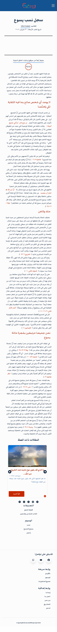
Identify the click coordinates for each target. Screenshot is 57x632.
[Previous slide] (9, 471)
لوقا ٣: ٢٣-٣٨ (23, 350)
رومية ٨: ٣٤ (29, 427)
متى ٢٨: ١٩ (27, 387)
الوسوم (47, 577)
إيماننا (48, 592)
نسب (28, 525)
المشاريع (47, 604)
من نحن (47, 600)
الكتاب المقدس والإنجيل (28, 514)
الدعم (48, 608)
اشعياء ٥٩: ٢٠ (32, 357)
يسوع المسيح (28, 529)
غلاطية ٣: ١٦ (36, 159)
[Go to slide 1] (37, 502)
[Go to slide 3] (28, 502)
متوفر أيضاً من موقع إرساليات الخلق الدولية (28, 60)
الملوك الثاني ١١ (31, 271)
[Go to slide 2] (33, 502)
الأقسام (47, 573)
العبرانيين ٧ (27, 328)
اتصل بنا (47, 596)
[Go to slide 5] (19, 502)
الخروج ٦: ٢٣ (25, 254)
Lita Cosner (25, 26)
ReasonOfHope (29, 623)
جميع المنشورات (44, 581)
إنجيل (28, 533)
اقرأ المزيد (16, 494)
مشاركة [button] (28, 66)
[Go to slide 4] (24, 502)
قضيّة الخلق (28, 510)
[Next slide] (45, 471)
